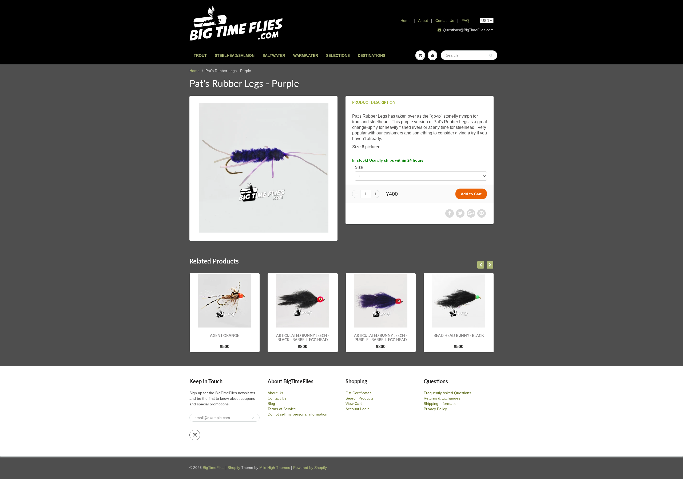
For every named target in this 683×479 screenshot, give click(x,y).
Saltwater (274, 55)
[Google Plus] (471, 213)
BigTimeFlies (213, 467)
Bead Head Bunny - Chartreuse (463, 337)
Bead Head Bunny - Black (385, 335)
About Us (275, 393)
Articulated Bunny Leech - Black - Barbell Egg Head (229, 337)
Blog (271, 403)
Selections (338, 55)
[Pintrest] (481, 213)
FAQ (465, 20)
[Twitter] (460, 213)
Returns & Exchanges (442, 398)
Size (359, 167)
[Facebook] (449, 213)
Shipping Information (441, 403)
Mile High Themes (274, 467)
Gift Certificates (358, 393)
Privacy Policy (435, 409)
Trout (200, 55)
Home (405, 20)
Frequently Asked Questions (447, 393)
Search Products (360, 398)
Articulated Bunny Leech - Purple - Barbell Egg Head (307, 337)
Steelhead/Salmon (235, 55)
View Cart (354, 403)
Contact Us (444, 20)
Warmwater (305, 55)
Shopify (234, 467)
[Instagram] (194, 435)
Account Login (358, 409)
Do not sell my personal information (297, 414)
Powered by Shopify (310, 467)
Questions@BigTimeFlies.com (468, 30)
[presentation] (480, 265)
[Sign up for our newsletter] (253, 418)
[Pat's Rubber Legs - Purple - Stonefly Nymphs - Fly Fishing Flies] (263, 167)
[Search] (491, 55)
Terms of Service (282, 409)
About (423, 20)
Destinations (371, 55)
